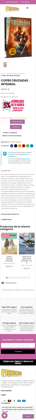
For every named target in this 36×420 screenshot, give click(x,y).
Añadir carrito (17, 122)
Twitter (15, 145)
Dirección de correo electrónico (19, 145)
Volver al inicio (31, 75)
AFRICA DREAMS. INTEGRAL (9, 259)
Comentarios (6, 220)
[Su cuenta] (30, 8)
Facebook (11, 145)
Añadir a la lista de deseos (12, 136)
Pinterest (23, 145)
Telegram (31, 145)
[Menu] (2, 8)
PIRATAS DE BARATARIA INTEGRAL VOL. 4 (26, 260)
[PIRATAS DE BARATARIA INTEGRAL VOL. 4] (26, 243)
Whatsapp (27, 145)
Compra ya (16, 127)
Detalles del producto (10, 214)
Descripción (6, 171)
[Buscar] (23, 8)
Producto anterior (28, 75)
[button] (11, 2)
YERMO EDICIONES (9, 263)
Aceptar (28, 416)
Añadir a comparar (10, 133)
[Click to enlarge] (4, 55)
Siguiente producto (33, 75)
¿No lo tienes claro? (27, 323)
